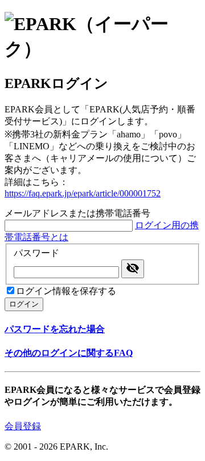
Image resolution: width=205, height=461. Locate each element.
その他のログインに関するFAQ (69, 353)
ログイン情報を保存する (66, 291)
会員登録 (23, 426)
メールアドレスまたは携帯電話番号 (77, 213)
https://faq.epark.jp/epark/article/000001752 (83, 193)
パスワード (36, 253)
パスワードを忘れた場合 (55, 329)
